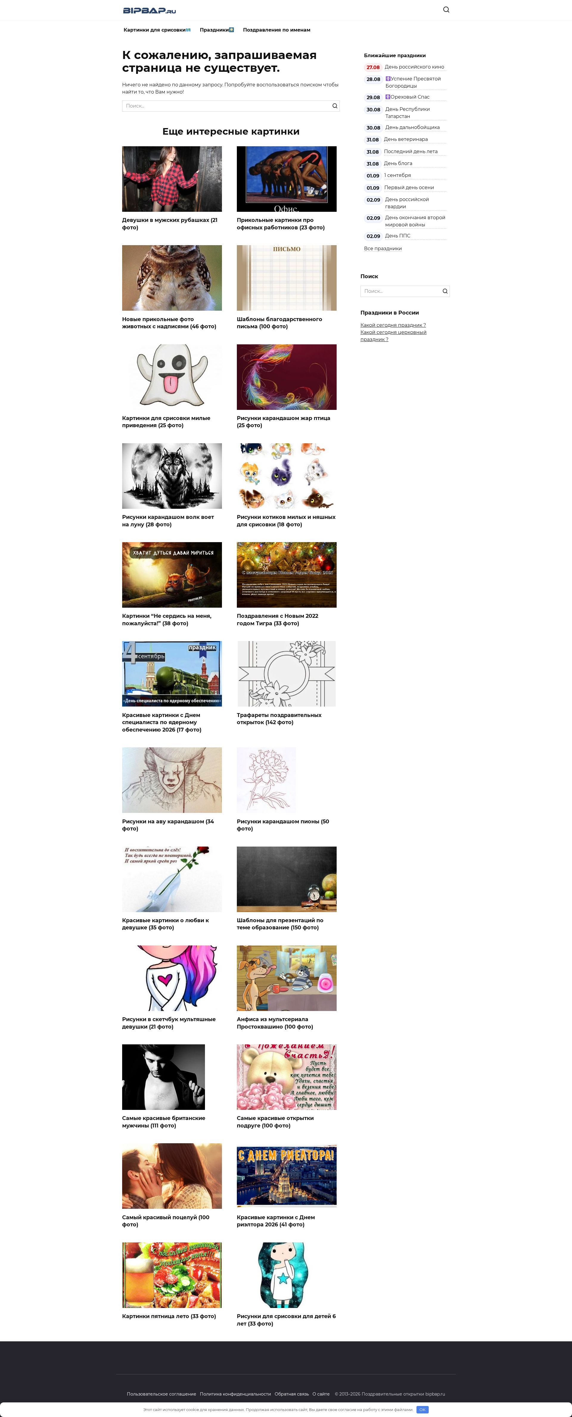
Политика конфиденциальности (235, 1394)
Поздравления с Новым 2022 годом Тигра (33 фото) (277, 619)
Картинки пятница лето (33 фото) (169, 1316)
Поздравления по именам (276, 30)
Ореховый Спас (410, 97)
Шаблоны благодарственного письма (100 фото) (279, 322)
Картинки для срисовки (155, 30)
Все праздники (383, 248)
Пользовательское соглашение (161, 1394)
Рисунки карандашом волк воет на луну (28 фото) (168, 521)
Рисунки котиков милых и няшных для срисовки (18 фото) (286, 521)
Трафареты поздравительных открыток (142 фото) (279, 718)
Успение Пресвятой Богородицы (413, 82)
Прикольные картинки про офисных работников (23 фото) (281, 224)
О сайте (321, 1394)
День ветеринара (406, 139)
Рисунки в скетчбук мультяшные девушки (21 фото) (169, 1023)
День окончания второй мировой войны (415, 221)
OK (422, 1409)
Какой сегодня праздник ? (393, 325)
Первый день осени (409, 187)
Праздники (214, 30)
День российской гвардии (407, 203)
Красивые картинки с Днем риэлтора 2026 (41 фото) (276, 1221)
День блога (398, 163)
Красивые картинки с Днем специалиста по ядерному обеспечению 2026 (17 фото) (161, 722)
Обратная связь (292, 1394)
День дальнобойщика (413, 127)
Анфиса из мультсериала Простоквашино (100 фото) (275, 1023)
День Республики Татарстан (408, 112)
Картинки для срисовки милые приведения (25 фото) (166, 422)
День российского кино (414, 67)
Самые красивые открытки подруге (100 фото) (275, 1122)
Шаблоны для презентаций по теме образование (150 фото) (280, 924)
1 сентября (397, 175)
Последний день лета (411, 151)
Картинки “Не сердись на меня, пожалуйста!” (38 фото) (167, 619)
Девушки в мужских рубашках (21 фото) (169, 224)
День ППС (397, 236)
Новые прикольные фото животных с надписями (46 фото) (169, 322)
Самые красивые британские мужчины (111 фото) (163, 1122)
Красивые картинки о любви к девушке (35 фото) (165, 924)
